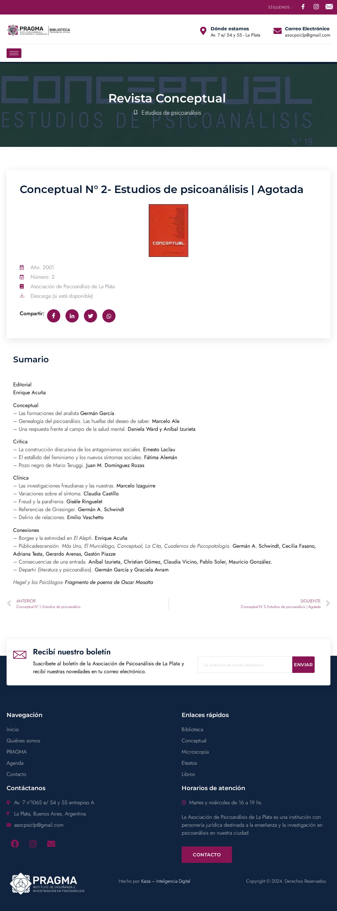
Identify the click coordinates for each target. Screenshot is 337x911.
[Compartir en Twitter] (90, 315)
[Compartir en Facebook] (53, 315)
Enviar (303, 665)
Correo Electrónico (307, 29)
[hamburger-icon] (14, 53)
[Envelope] (51, 844)
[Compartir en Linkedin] (72, 315)
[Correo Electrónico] (277, 31)
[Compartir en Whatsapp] (109, 315)
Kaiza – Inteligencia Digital (165, 881)
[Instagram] (33, 844)
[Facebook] (15, 844)
